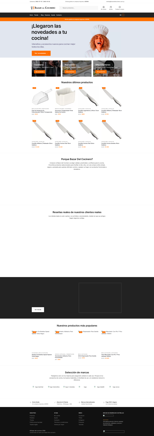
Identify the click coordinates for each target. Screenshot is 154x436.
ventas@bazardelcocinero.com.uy (115, 1)
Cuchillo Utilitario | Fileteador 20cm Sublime (42, 144)
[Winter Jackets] (107, 68)
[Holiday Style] (77, 68)
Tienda (32, 420)
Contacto (56, 420)
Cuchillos (88, 108)
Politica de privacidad (36, 422)
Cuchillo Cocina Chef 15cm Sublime (63, 144)
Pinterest (81, 422)
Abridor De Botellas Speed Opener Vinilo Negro (42, 355)
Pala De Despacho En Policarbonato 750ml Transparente (42, 111)
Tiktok (80, 418)
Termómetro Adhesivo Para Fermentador (63, 356)
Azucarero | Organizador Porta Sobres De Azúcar (64, 111)
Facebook (81, 415)
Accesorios (68, 108)
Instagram (81, 420)
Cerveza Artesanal (60, 354)
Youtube (81, 424)
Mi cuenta (103, 9)
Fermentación (70, 354)
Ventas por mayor (59, 424)
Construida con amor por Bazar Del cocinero (42, 432)
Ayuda (111, 9)
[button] (122, 15)
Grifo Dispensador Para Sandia (87, 356)
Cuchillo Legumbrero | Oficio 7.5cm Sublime (88, 111)
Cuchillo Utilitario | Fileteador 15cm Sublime (111, 111)
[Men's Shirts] (46, 68)
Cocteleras (114, 352)
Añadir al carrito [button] (42, 117)
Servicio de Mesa (59, 108)
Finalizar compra (119, 9)
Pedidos (32, 418)
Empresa (32, 415)
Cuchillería (81, 108)
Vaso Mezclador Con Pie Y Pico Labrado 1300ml (110, 355)
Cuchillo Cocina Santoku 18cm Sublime (110, 144)
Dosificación (45, 108)
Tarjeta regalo (34, 424)
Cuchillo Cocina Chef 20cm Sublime (86, 144)
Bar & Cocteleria (36, 108)
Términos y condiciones (61, 422)
